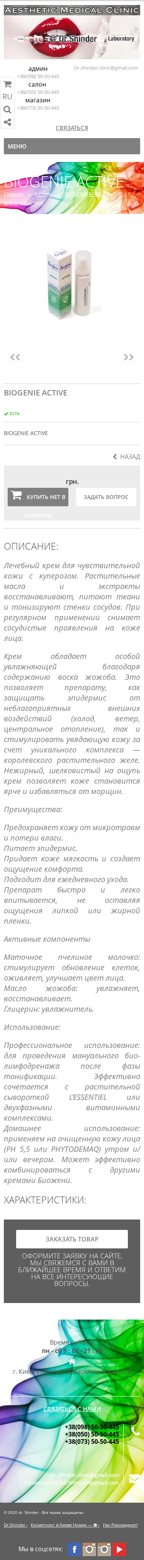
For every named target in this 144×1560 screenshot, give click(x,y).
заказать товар (72, 1239)
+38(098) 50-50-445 (38, 76)
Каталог (44, 193)
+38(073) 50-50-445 (38, 107)
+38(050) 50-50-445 (38, 91)
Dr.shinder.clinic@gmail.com (106, 67)
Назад (130, 456)
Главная (13, 193)
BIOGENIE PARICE (85, 193)
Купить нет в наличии (44, 499)
